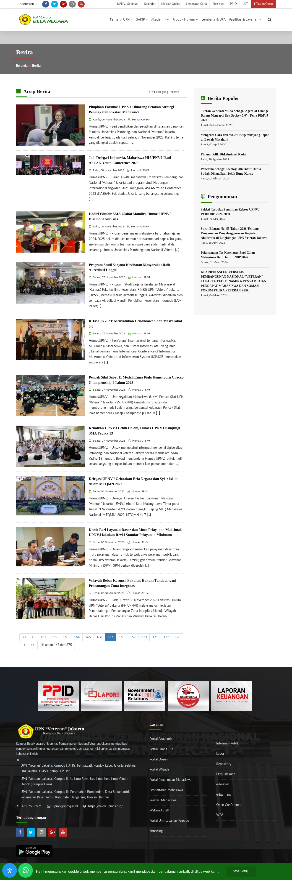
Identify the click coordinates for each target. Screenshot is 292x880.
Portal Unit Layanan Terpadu (169, 820)
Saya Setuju (241, 871)
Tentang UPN (120, 19)
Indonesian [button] (27, 4)
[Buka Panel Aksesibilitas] (9, 870)
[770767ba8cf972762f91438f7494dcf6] (231, 695)
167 (110, 637)
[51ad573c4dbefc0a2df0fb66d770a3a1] (188, 695)
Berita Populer (222, 98)
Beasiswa (218, 4)
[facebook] (45, 4)
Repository (223, 764)
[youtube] (81, 4)
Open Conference (228, 805)
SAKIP (140, 19)
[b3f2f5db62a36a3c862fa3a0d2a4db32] (101, 695)
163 (65, 637)
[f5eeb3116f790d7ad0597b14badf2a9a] (144, 695)
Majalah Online (170, 4)
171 (155, 637)
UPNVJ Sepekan (127, 4)
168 (121, 637)
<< (24, 637)
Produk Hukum (183, 19)
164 (77, 637)
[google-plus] (63, 4)
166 (99, 637)
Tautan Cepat (264, 4)
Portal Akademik (160, 739)
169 (133, 637)
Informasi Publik (227, 743)
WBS (220, 815)
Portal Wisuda (159, 769)
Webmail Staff (159, 810)
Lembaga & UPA (213, 19)
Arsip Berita (36, 91)
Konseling (156, 831)
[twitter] (54, 4)
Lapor (220, 753)
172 (166, 637)
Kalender (150, 4)
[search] (269, 19)
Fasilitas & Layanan (243, 19)
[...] (132, 142)
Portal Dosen (158, 759)
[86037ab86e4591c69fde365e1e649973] (58, 695)
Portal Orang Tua (161, 749)
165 (88, 637)
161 (43, 637)
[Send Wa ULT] (25, 870)
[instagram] (72, 4)
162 (54, 637)
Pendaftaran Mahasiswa (166, 790)
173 (177, 637)
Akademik (158, 19)
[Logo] (43, 19)
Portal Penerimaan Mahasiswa (170, 779)
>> (33, 645)
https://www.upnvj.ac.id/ (105, 806)
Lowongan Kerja (196, 4)
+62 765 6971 (32, 806)
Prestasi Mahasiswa (163, 800)
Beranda (22, 65)
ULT (245, 4)
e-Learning (223, 794)
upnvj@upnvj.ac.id (65, 806)
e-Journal (222, 784)
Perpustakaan (225, 774)
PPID (233, 4)
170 (144, 637)
